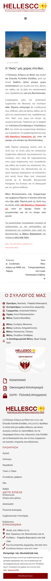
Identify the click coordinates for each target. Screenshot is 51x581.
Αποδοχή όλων (25, 576)
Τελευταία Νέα (11, 248)
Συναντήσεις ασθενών (21, 244)
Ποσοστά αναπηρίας (12, 510)
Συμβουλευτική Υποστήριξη (15, 516)
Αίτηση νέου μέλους (12, 498)
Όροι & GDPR (13, 570)
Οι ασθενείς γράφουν (12, 477)
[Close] (49, 550)
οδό (7, 136)
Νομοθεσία (8, 465)
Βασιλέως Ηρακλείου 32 (23, 136)
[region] (25, 565)
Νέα (7, 244)
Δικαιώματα (8, 504)
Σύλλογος (7, 459)
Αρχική (6, 453)
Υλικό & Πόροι (9, 471)
